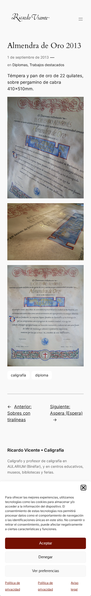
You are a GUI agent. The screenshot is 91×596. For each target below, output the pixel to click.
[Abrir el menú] (81, 19)
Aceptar (45, 543)
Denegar (45, 557)
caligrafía (18, 375)
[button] (83, 487)
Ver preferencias (45, 571)
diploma (41, 375)
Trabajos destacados (47, 65)
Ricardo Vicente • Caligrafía (35, 450)
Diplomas (20, 65)
